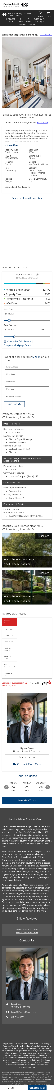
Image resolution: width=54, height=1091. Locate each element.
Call (12, 1087)
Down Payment (10, 325)
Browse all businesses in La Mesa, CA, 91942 (14, 684)
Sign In (36, 356)
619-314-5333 (28, 757)
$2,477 (46, 289)
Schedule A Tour (26, 800)
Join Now (12, 404)
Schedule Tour (37, 1087)
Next (47, 787)
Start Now (42, 122)
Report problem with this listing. (27, 198)
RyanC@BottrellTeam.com (23, 1012)
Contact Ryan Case (29, 764)
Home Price (8, 309)
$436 (47, 303)
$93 (48, 298)
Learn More (46, 34)
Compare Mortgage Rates (17, 345)
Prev (6, 787)
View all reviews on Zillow (27, 932)
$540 (47, 294)
